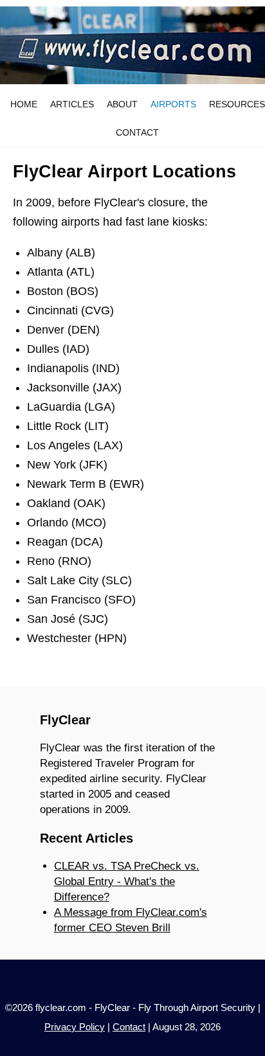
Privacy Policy (74, 1026)
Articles (72, 104)
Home (23, 104)
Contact (137, 132)
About (122, 104)
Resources (237, 104)
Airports (173, 104)
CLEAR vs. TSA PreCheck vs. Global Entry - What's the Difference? (126, 881)
